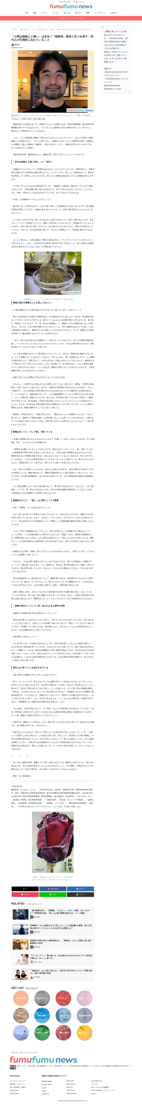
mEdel (44, 1091)
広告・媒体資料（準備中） (18, 1087)
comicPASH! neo (96, 1081)
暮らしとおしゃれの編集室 (100, 1087)
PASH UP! (69, 1087)
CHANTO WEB (46, 1084)
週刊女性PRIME (47, 1081)
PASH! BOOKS (71, 1093)
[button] (80, 894)
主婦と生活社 (14, 1093)
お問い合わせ (14, 1090)
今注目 (24, 119)
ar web (44, 1088)
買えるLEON (70, 1084)
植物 (39, 119)
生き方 (30, 119)
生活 (34, 119)
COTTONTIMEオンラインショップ (102, 1090)
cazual (93, 1093)
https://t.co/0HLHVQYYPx (115, 72)
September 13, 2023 (112, 89)
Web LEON (70, 1081)
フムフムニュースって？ (18, 1081)
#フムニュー (123, 52)
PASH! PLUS (70, 1090)
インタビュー (16, 119)
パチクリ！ (94, 1084)
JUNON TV (45, 1094)
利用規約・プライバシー (18, 1084)
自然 (43, 119)
